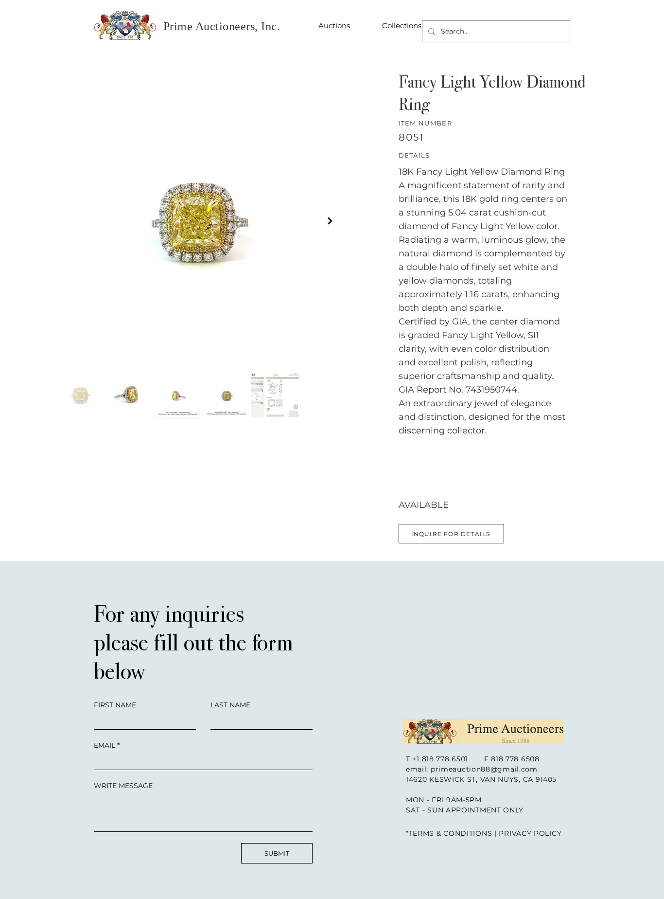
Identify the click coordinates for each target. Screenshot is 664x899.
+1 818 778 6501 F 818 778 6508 (475, 759)
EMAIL (104, 745)
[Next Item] (330, 220)
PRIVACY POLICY (530, 833)
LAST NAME (230, 704)
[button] (451, 533)
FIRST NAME (115, 704)
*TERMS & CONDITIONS (449, 833)
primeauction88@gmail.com (484, 769)
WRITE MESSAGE (123, 785)
